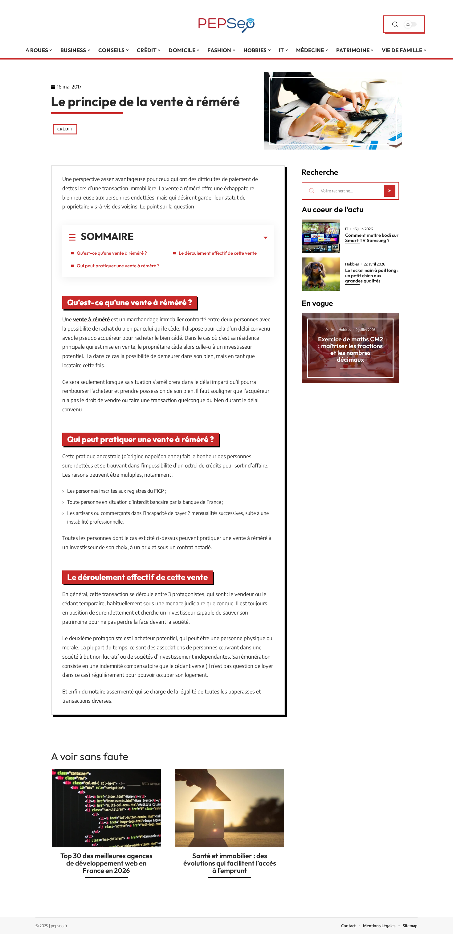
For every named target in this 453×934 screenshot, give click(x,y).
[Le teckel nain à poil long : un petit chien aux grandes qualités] (321, 274)
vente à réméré (91, 319)
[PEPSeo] (226, 24)
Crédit (65, 129)
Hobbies (352, 264)
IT (346, 229)
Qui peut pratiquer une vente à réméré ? (118, 266)
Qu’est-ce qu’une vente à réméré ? (112, 253)
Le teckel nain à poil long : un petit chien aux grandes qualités (371, 275)
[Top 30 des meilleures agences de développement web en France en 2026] (106, 808)
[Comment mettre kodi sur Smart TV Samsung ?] (321, 236)
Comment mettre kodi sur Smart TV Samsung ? (372, 237)
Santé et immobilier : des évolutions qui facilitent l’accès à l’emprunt (229, 863)
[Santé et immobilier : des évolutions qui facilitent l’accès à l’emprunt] (229, 808)
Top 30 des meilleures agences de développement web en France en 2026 (106, 863)
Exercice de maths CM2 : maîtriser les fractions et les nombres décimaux (350, 349)
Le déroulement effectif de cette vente (218, 253)
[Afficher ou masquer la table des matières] (200, 237)
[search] (395, 24)
